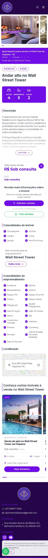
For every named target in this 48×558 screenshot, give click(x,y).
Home (5, 57)
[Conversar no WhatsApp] (5, 551)
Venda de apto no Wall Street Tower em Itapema (20, 442)
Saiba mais (14, 264)
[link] (16, 60)
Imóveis (15, 57)
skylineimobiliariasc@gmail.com (21, 513)
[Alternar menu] (43, 7)
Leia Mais (22, 152)
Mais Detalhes (22, 469)
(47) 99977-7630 (13, 509)
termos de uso (14, 547)
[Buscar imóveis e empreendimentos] (37, 7)
